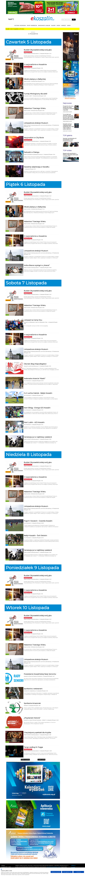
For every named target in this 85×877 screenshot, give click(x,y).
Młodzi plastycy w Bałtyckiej (35, 79)
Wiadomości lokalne (44, 25)
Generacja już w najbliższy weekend (38, 437)
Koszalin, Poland (15, 19)
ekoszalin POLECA (28, 52)
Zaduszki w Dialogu (31, 152)
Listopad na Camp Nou (33, 320)
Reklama (73, 865)
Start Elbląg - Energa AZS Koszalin (37, 408)
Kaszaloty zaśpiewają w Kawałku (36, 167)
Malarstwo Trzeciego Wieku (35, 108)
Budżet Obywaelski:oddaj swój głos (38, 50)
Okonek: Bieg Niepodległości (35, 364)
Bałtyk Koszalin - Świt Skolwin (35, 535)
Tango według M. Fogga (33, 747)
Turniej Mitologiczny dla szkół (35, 94)
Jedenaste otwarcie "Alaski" (34, 378)
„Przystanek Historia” (32, 718)
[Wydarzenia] (14, 54)
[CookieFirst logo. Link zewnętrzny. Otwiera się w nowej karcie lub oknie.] (1, 869)
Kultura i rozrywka (20, 25)
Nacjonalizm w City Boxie (34, 138)
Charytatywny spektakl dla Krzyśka (37, 732)
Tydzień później (41, 759)
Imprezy (63, 25)
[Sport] (14, 324)
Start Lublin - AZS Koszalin (34, 422)
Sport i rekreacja (32, 25)
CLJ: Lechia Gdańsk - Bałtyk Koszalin (38, 393)
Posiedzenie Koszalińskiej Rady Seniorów (40, 674)
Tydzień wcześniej (25, 759)
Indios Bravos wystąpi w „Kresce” (37, 265)
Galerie (53, 25)
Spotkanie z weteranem (33, 689)
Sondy (69, 25)
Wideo (58, 25)
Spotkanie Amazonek (32, 703)
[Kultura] (14, 68)
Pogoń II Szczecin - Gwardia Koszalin (38, 521)
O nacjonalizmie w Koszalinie (35, 64)
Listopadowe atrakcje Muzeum (36, 123)
